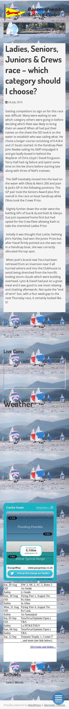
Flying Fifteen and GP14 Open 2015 (16, 323)
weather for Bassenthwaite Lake (27, 501)
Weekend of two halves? (54, 323)
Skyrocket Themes (54, 705)
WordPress (34, 705)
